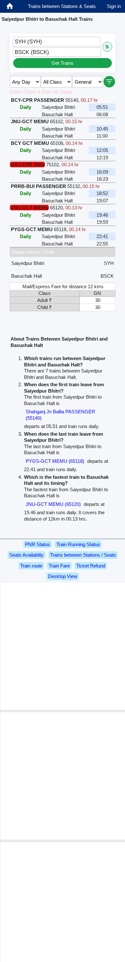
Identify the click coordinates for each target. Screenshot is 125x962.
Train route (31, 565)
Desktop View (62, 576)
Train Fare (59, 565)
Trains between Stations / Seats (83, 555)
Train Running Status (78, 544)
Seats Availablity (26, 555)
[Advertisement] (62, 646)
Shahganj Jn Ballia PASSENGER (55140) (60, 415)
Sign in (114, 6)
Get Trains (62, 63)
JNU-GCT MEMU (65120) (53, 504)
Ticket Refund (90, 565)
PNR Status (37, 544)
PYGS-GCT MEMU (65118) (55, 461)
